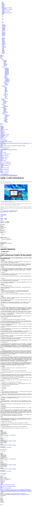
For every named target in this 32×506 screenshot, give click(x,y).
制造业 (6, 89)
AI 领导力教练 (5, 64)
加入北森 (6, 122)
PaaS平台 (1, 146)
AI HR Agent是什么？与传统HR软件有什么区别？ (13, 491)
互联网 (6, 87)
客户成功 (4, 100)
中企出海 (13, 493)
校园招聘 (8, 493)
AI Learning (5, 493)
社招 (5, 96)
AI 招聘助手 (5, 60)
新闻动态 (4, 484)
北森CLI (4, 66)
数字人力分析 (7, 74)
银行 (5, 92)
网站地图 (1, 495)
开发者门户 (6, 84)
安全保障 (6, 116)
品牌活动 (6, 119)
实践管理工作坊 (5, 101)
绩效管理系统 (7, 69)
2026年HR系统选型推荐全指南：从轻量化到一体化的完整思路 (13, 490)
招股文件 (4, 110)
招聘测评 (6, 77)
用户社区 (4, 102)
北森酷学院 (10, 486)
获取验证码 (2, 226)
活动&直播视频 (5, 106)
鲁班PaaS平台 (7, 83)
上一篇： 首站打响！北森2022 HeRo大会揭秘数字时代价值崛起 (9, 210)
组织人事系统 (7, 70)
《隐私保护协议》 (10, 464)
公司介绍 (6, 114)
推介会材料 (5, 111)
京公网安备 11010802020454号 (25, 494)
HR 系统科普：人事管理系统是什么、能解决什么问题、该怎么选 (9, 489)
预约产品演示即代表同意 (6, 243)
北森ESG (6, 117)
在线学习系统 (7, 72)
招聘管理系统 (7, 68)
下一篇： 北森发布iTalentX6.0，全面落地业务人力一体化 (8, 211)
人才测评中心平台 (7, 79)
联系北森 (6, 121)
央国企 (6, 88)
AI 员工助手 (5, 65)
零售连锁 (24, 493)
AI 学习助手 (5, 63)
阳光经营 (14, 484)
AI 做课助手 (5, 61)
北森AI (1, 486)
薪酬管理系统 (7, 73)
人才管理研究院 (7, 115)
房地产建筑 (6, 94)
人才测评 (8, 486)
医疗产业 (6, 91)
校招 (5, 97)
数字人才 (6, 75)
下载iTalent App (10, 484)
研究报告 (4, 105)
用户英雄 (4, 103)
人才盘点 (6, 98)
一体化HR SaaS (2, 142)
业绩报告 (4, 108)
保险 (5, 93)
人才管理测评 (7, 78)
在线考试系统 (7, 80)
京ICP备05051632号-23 (18, 494)
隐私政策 (4, 495)
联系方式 (1, 476)
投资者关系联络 (5, 112)
